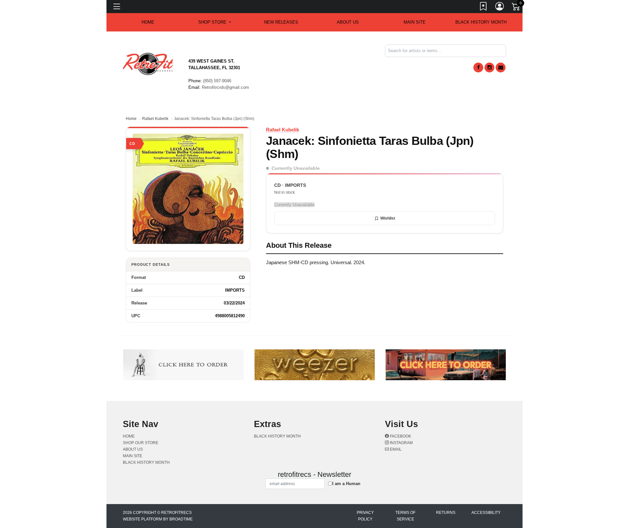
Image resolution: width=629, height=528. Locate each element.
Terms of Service (405, 515)
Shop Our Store (140, 442)
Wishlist (387, 218)
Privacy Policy (365, 515)
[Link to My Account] (500, 7)
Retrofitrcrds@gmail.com (225, 87)
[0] (516, 8)
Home (131, 118)
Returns (445, 512)
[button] (214, 22)
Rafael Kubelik (155, 118)
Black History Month (480, 22)
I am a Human (346, 483)
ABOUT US (348, 22)
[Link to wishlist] (483, 7)
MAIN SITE (415, 22)
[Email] (500, 67)
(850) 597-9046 (217, 80)
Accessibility (486, 512)
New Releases (281, 22)
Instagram (401, 442)
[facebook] (478, 67)
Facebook (400, 436)
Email (395, 449)
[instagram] (489, 67)
